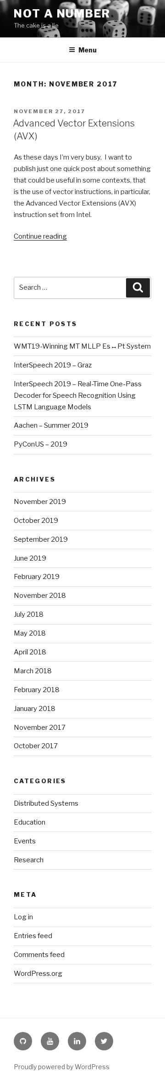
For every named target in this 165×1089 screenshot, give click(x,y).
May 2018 (30, 633)
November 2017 (40, 727)
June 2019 (30, 558)
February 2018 (37, 690)
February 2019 (37, 577)
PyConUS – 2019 (40, 444)
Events (25, 841)
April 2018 (30, 652)
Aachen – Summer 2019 (51, 425)
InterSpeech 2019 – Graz (53, 365)
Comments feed (39, 955)
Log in (23, 917)
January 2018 (34, 709)
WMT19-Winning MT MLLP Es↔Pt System (82, 346)
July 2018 (29, 614)
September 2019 (41, 539)
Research (29, 860)
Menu (87, 50)
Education (29, 822)
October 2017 (36, 746)
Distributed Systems (46, 803)
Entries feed (33, 936)
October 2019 (36, 520)
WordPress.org (38, 973)
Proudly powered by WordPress (62, 1067)
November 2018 (40, 595)
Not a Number (62, 13)
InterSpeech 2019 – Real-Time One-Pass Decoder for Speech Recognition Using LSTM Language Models (78, 395)
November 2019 (40, 502)
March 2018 (33, 671)
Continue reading (40, 236)
